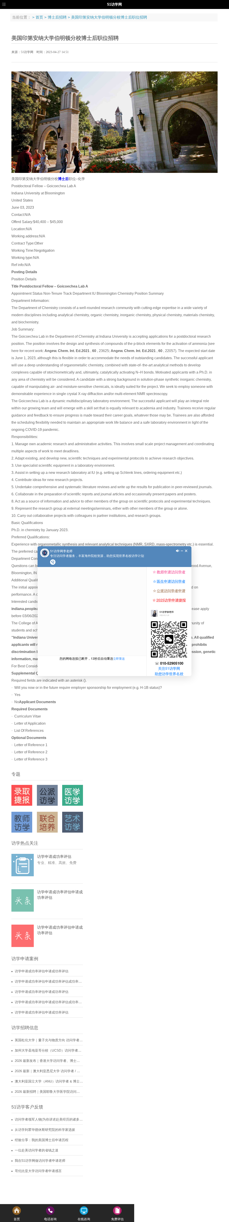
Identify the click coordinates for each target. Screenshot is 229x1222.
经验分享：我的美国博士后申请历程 (41, 1140)
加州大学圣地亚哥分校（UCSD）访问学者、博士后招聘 (49, 1050)
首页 (39, 17)
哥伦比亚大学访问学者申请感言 (38, 1171)
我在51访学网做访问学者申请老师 (40, 1160)
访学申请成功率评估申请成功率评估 (41, 971)
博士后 (63, 179)
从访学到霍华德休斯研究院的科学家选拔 (45, 1130)
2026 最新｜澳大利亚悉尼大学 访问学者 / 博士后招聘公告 (49, 1071)
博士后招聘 (57, 17)
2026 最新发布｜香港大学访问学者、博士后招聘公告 (49, 1061)
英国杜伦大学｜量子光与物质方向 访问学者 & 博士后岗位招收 (49, 1040)
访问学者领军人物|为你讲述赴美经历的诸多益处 (49, 1119)
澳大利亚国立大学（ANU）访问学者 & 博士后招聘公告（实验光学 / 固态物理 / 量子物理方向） (49, 1081)
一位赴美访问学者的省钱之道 (36, 1150)
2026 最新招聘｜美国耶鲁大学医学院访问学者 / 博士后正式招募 (49, 1091)
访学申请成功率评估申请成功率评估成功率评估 (49, 981)
